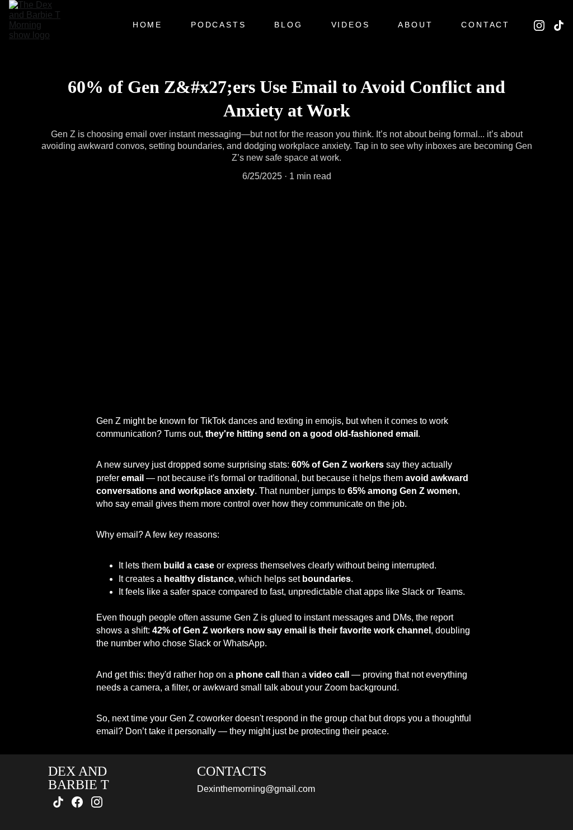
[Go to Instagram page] (543, 25)
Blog (288, 24)
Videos (350, 24)
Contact (485, 24)
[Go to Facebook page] (77, 802)
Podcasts (218, 24)
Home (147, 24)
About (415, 24)
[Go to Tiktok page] (558, 25)
